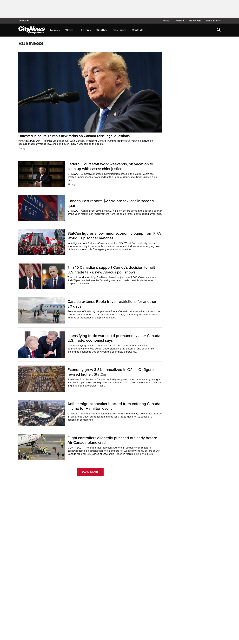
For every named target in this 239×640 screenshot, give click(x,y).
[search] (219, 30)
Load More (90, 471)
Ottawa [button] (22, 20)
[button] (178, 21)
